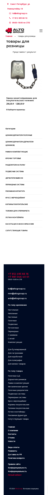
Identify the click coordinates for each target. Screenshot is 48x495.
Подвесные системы (15, 171)
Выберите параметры (16, 109)
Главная (9, 36)
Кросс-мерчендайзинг (15, 198)
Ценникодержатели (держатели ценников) (19, 143)
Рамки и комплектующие (17, 152)
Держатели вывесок (14, 178)
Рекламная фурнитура (15, 191)
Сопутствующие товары (16, 230)
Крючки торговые (13, 158)
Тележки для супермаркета (17, 211)
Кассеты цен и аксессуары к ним (20, 224)
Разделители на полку (15, 165)
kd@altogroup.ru (19, 13)
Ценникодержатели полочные (19, 135)
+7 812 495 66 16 (19, 18)
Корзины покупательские (17, 204)
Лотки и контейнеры (15, 217)
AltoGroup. (19, 489)
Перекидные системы (15, 184)
